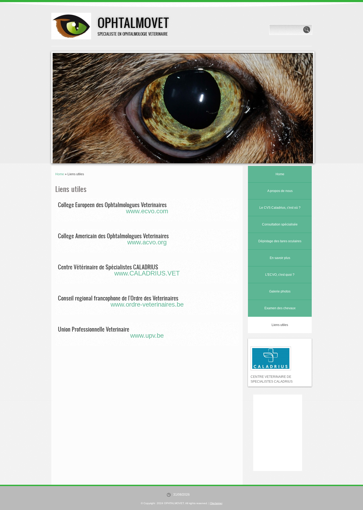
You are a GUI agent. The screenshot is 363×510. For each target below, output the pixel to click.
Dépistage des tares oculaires (279, 241)
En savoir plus (280, 258)
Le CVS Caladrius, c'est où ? (280, 208)
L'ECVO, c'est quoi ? (279, 275)
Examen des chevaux (280, 308)
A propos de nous (280, 191)
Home (59, 174)
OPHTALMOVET (133, 22)
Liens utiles (280, 325)
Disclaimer (216, 503)
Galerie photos (279, 291)
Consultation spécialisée (280, 224)
